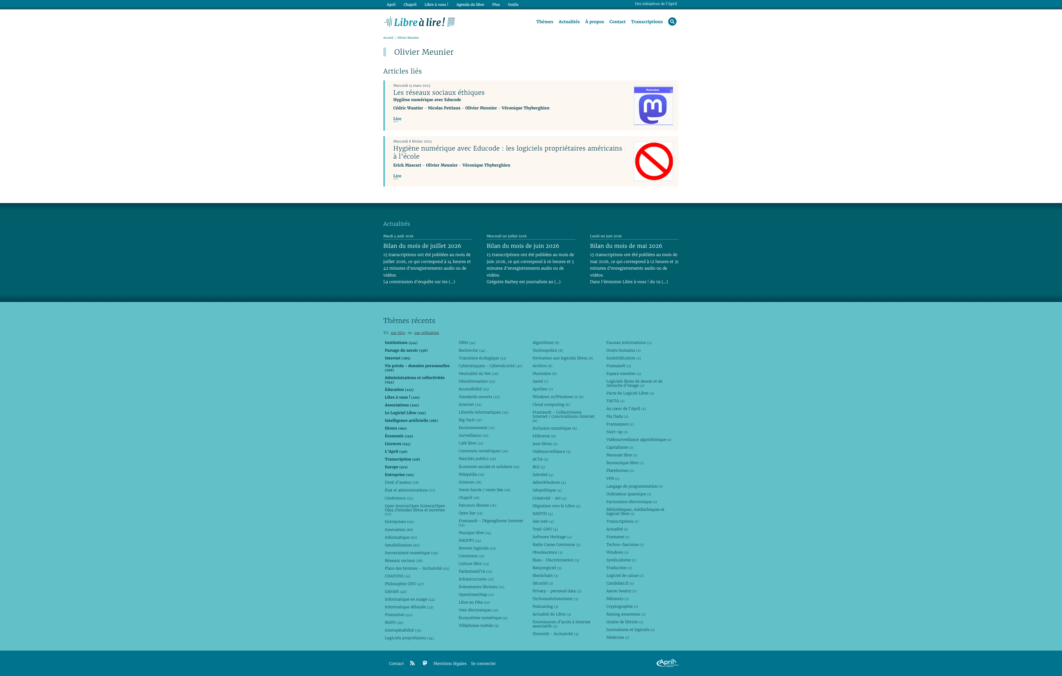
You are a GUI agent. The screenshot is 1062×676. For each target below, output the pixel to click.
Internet (470, 404)
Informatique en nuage (410, 599)
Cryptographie (622, 606)
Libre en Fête (474, 602)
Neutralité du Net (478, 373)
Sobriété (542, 474)
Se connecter (483, 663)
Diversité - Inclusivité (555, 633)
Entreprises (399, 521)
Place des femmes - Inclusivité (417, 568)
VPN (612, 478)
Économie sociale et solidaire (489, 466)
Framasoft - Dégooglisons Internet (491, 522)
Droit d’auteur (402, 482)
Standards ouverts (479, 396)
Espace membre (623, 373)
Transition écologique (482, 358)
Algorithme (545, 342)
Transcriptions (647, 22)
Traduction (619, 567)
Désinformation (477, 381)
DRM (467, 342)
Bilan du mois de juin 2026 (523, 245)
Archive (542, 365)
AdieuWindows (549, 482)
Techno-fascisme (625, 544)
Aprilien (542, 388)
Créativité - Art (549, 498)
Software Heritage (552, 536)
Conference (399, 498)
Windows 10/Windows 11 (557, 396)
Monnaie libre (621, 455)
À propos (594, 22)
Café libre (471, 443)
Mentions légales (450, 663)
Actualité (617, 529)
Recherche (472, 350)
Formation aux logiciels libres (562, 358)
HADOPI (470, 540)
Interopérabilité (403, 630)
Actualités (569, 22)
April (391, 4)
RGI (538, 466)
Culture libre (474, 563)
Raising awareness (625, 614)
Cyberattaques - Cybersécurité (490, 365)
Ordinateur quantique (628, 493)
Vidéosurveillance (551, 451)
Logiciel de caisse (624, 575)
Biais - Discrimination (555, 559)
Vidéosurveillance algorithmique (638, 439)
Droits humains (623, 350)
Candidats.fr (620, 583)
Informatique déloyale (409, 606)
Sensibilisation (402, 545)
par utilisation (426, 332)
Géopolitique (547, 490)
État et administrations (410, 490)
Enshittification (623, 358)
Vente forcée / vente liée (484, 489)
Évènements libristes (481, 586)
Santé (540, 381)
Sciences (470, 482)
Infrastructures (476, 579)
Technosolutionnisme (555, 598)
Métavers (617, 598)
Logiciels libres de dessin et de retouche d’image (634, 383)
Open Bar (471, 513)
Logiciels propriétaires (409, 637)
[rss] (412, 663)
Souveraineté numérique (411, 552)
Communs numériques (483, 450)
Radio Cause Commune (556, 544)
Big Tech (470, 419)
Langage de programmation (634, 486)
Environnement (476, 427)
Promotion (398, 614)
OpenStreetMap (476, 594)
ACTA (540, 459)
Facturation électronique (631, 501)
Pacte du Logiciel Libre (630, 393)
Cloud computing (551, 404)
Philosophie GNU (404, 583)
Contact (618, 22)
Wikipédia (471, 474)
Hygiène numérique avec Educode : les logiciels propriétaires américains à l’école (507, 152)
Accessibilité (474, 388)
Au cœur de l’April (626, 408)
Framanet (617, 536)
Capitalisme (619, 447)
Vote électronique (478, 609)
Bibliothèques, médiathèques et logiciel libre (635, 511)
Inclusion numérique (554, 428)
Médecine (617, 637)
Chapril (469, 497)
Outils (513, 4)
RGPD (394, 622)
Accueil (388, 38)
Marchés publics (477, 458)
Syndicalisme (621, 559)
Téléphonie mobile (479, 625)
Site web (543, 521)
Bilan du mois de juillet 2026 (422, 245)
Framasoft (618, 365)
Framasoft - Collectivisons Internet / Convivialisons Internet (563, 416)
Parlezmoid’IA (475, 571)
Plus (496, 4)
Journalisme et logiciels (630, 629)
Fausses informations (629, 342)
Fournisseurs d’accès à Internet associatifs (561, 623)
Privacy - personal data (556, 590)
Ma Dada (617, 416)
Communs (471, 555)
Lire (397, 119)
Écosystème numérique (483, 617)
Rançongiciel (547, 567)
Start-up (617, 431)
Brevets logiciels (477, 548)
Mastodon (544, 373)
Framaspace (620, 424)
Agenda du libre (470, 4)
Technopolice (547, 350)
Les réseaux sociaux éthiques (439, 92)
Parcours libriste (477, 505)
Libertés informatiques (483, 412)
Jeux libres (545, 443)
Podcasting (545, 606)
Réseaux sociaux (404, 560)
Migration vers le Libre (556, 505)
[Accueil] (419, 21)
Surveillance (473, 435)
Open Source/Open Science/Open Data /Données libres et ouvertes (415, 510)
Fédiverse (544, 435)
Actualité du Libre (551, 614)
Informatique (401, 537)
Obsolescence (547, 552)
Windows (617, 552)
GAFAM (396, 591)
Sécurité (542, 583)
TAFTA (615, 400)
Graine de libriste (624, 621)
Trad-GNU (545, 529)
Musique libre (475, 532)
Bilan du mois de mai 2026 (626, 245)
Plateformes (620, 470)
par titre (398, 332)
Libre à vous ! (436, 4)
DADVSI (542, 513)
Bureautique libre (624, 462)
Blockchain (545, 575)
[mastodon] (425, 663)
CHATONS (397, 576)
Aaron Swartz (621, 590)
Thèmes (544, 22)
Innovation (399, 529)
